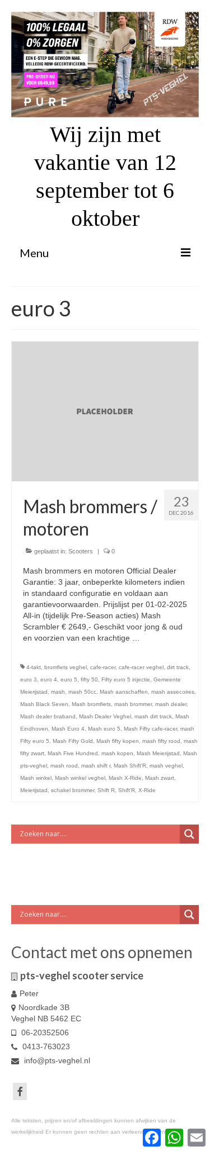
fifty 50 (89, 679)
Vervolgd (157, 637)
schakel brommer (72, 790)
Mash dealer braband (48, 716)
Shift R (106, 790)
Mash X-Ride (125, 778)
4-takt (33, 667)
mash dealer (170, 704)
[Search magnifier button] (189, 834)
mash (58, 692)
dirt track (178, 667)
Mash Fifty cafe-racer (150, 729)
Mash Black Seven (44, 704)
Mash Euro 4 (68, 729)
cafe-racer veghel (141, 667)
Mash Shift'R (130, 765)
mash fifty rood (161, 741)
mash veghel (166, 765)
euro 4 (48, 679)
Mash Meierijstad (158, 753)
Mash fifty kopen (117, 741)
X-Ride (147, 790)
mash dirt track (153, 716)
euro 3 (28, 679)
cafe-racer (102, 667)
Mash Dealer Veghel (105, 716)
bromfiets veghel (65, 667)
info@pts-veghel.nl (56, 1060)
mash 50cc (82, 692)
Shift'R (126, 790)
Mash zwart (159, 778)
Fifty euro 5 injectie (125, 679)
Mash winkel (36, 778)
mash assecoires (172, 692)
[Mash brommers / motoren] (105, 410)
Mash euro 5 (104, 729)
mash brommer (133, 704)
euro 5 (68, 679)
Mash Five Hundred (73, 753)
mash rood (64, 765)
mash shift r (95, 765)
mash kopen (117, 753)
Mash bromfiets (91, 704)
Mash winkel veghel (80, 778)
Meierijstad (34, 790)
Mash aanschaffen (124, 692)
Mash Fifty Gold (73, 741)
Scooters (80, 551)
